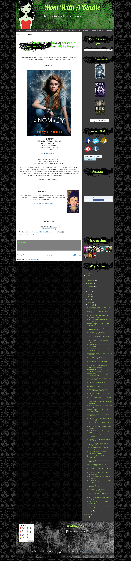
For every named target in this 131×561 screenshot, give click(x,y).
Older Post (77, 254)
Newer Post (21, 254)
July (89, 291)
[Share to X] (61, 232)
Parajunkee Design (91, 552)
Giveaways (83, 30)
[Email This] (57, 232)
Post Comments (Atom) (32, 259)
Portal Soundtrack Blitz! (94, 386)
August (90, 288)
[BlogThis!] (59, 232)
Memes (109, 30)
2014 (87, 275)
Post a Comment (25, 246)
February (90, 305)
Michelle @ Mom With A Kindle (35, 232)
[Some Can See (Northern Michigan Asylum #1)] (100, 78)
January (90, 511)
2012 (87, 517)
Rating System (46, 30)
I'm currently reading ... (102, 59)
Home (20, 30)
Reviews (59, 30)
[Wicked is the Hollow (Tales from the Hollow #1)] (100, 96)
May (89, 297)
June (89, 294)
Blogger (71, 546)
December (91, 278)
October (90, 283)
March (90, 302)
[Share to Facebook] (63, 232)
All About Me (31, 30)
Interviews (71, 30)
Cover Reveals (28, 235)
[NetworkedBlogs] (98, 197)
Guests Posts (97, 30)
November (91, 280)
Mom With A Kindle (72, 7)
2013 (87, 514)
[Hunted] (100, 114)
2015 (87, 273)
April (89, 299)
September (91, 286)
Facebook (43, 203)
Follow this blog (98, 200)
